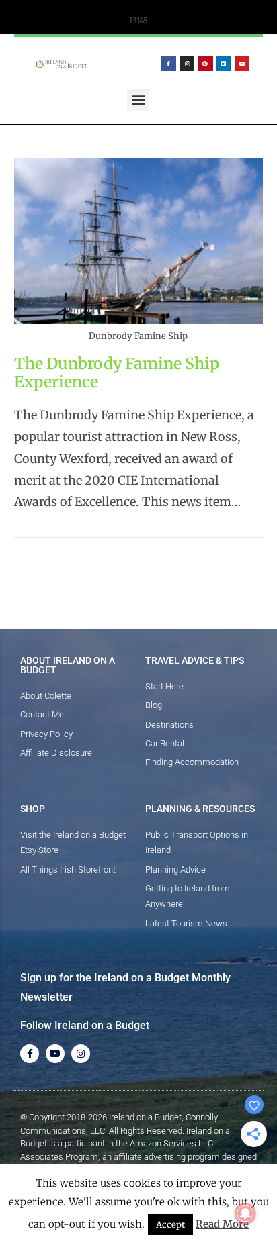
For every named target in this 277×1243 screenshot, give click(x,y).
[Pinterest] (205, 63)
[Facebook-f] (168, 63)
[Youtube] (242, 63)
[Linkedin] (223, 63)
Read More (222, 1223)
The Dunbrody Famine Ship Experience (116, 373)
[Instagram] (187, 63)
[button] (138, 100)
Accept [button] (170, 1224)
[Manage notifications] (245, 1213)
